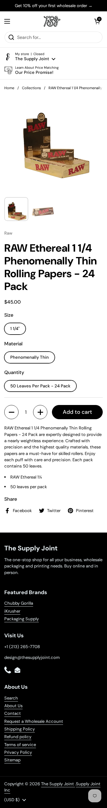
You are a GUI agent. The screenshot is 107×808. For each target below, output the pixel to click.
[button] (97, 21)
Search (11, 698)
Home (9, 87)
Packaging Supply (21, 619)
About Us (13, 706)
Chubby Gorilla (18, 603)
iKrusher (12, 611)
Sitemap (12, 760)
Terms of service (20, 745)
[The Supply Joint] (52, 21)
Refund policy (17, 737)
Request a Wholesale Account (33, 721)
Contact (12, 713)
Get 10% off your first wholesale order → (53, 5)
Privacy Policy (18, 752)
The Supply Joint (58, 784)
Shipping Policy (19, 729)
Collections (31, 87)
